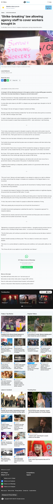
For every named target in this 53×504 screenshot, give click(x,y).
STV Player (4, 472)
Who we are (4, 490)
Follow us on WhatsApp (9, 483)
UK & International (11, 12)
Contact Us (25, 490)
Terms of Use (11, 490)
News (2, 12)
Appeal (28, 475)
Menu (4, 2)
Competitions (30, 472)
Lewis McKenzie (5, 71)
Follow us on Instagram (9, 486)
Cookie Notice (32, 490)
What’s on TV (5, 475)
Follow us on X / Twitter (9, 478)
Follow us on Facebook (9, 481)
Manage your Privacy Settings (9, 494)
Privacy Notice (18, 490)
